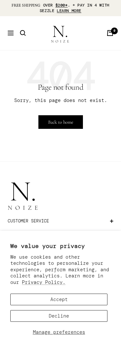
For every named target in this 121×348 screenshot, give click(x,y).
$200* (61, 5)
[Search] (23, 33)
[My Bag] (110, 33)
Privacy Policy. (44, 282)
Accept (59, 299)
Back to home (60, 122)
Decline (59, 316)
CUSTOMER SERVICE (28, 221)
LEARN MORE (69, 10)
